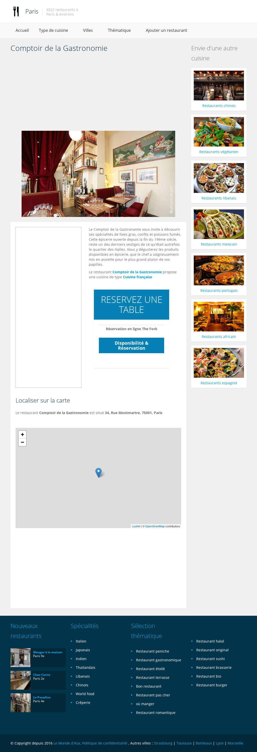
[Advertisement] (98, 93)
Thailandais (85, 667)
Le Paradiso (41, 697)
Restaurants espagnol (219, 383)
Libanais (83, 676)
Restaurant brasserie (214, 667)
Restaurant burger (211, 685)
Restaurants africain (219, 336)
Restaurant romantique (155, 712)
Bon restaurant (148, 686)
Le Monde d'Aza (66, 743)
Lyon (220, 743)
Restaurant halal (210, 641)
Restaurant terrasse (152, 677)
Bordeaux (204, 743)
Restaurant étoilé (150, 668)
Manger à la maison (47, 652)
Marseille (235, 743)
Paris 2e (38, 678)
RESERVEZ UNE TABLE (131, 304)
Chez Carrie (41, 675)
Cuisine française (137, 277)
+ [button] (22, 434)
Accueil (22, 30)
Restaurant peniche (152, 651)
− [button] (22, 442)
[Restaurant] (16, 11)
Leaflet (136, 526)
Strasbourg (163, 743)
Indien (81, 658)
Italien (81, 641)
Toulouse (184, 743)
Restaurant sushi (210, 658)
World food (85, 693)
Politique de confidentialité (104, 743)
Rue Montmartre (125, 412)
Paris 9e (38, 656)
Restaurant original (212, 650)
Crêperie (83, 702)
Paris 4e (38, 701)
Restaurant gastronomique (158, 660)
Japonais (83, 650)
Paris (31, 11)
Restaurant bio (208, 676)
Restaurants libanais (219, 198)
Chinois (82, 685)
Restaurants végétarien (218, 151)
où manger (145, 703)
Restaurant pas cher (153, 695)
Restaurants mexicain (219, 244)
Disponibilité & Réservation (132, 345)
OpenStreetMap (155, 526)
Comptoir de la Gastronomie (137, 272)
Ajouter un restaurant (166, 30)
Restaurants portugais (219, 290)
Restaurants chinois (219, 105)
